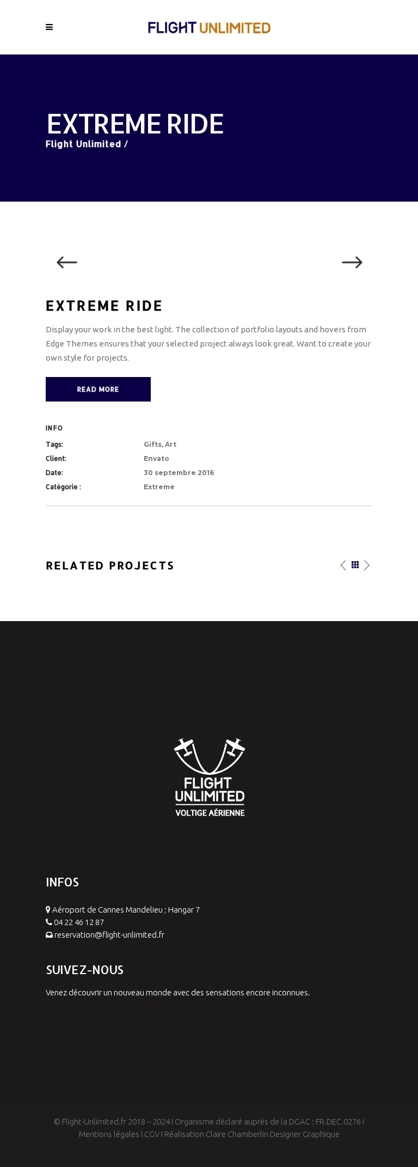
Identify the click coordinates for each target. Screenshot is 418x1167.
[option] (209, 263)
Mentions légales (109, 1134)
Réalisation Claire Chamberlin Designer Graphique (252, 1134)
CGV (151, 1134)
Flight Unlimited (83, 143)
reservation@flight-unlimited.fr (109, 934)
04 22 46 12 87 (79, 922)
